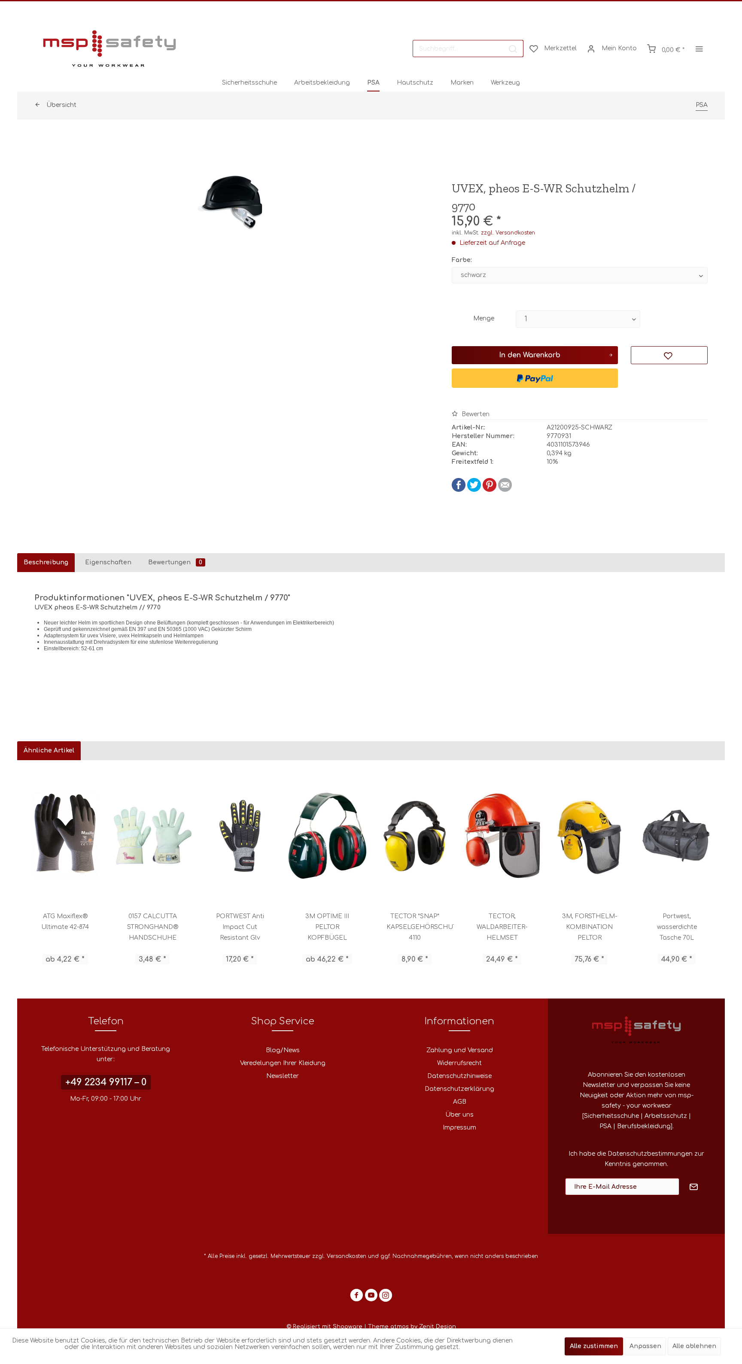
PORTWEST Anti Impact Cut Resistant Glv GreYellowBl (240, 928)
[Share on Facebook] (458, 490)
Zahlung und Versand (459, 1050)
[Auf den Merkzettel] (669, 355)
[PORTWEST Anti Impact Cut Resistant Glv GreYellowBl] (240, 835)
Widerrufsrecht (459, 1063)
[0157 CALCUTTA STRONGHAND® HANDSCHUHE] (153, 835)
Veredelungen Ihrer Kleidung (282, 1063)
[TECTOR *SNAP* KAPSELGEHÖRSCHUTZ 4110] (415, 835)
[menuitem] (468, 48)
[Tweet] (474, 490)
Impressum (459, 1127)
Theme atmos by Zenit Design (412, 1327)
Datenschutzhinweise (459, 1076)
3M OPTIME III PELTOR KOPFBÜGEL (327, 927)
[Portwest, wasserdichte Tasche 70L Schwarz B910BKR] (677, 835)
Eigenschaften (108, 562)
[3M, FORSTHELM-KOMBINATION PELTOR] (589, 835)
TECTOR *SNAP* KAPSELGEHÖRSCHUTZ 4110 (420, 927)
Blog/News (283, 1050)
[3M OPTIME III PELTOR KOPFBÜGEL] (328, 835)
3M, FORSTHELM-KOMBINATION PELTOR (589, 927)
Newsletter (282, 1076)
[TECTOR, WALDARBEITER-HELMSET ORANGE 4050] (502, 835)
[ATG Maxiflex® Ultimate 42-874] (65, 835)
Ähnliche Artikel (49, 750)
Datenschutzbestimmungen (650, 1154)
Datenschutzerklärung (459, 1089)
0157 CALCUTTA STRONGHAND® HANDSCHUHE (152, 927)
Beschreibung (46, 562)
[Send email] (505, 490)
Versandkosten (346, 1256)
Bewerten (475, 414)
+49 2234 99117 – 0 (105, 1082)
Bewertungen (175, 562)
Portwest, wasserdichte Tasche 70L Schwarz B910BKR (677, 928)
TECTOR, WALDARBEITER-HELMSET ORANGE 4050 (502, 928)
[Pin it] (489, 490)
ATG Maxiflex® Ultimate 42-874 (65, 921)
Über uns (459, 1114)
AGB (459, 1102)
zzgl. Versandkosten (508, 233)
